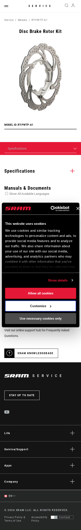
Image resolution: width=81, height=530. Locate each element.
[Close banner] (77, 208)
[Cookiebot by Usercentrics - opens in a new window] (52, 208)
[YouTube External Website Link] (7, 412)
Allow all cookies (40, 293)
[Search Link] (66, 6)
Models (22, 20)
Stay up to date (22, 395)
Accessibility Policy (39, 519)
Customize (38, 306)
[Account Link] (73, 6)
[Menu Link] (6, 6)
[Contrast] (54, 517)
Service (41, 6)
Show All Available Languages (29, 193)
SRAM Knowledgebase (35, 353)
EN (10, 495)
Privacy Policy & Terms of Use (14, 519)
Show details (58, 280)
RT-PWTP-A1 (40, 20)
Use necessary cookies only (41, 318)
